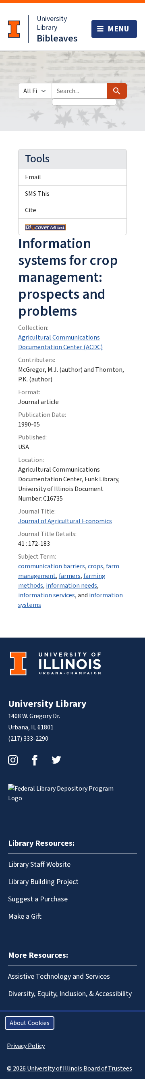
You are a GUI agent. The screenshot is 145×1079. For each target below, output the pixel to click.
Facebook (34, 760)
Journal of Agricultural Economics (65, 521)
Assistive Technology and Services (59, 976)
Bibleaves (57, 38)
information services (46, 595)
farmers (70, 576)
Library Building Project (43, 882)
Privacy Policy (26, 1046)
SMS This (37, 193)
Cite (30, 210)
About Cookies (30, 1023)
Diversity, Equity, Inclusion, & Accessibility (70, 994)
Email (33, 177)
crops (95, 566)
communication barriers (51, 566)
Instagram (13, 760)
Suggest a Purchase (38, 899)
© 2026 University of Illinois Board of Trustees (69, 1068)
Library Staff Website (39, 864)
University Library (52, 23)
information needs (71, 585)
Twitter (56, 760)
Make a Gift (24, 916)
